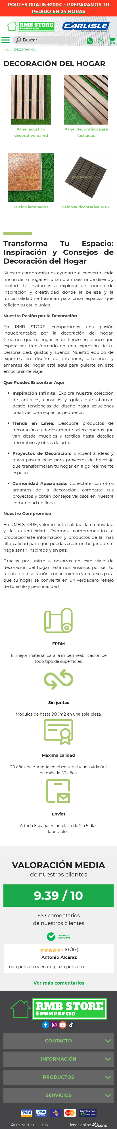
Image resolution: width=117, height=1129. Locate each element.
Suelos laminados (31, 207)
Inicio (7, 50)
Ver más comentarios (59, 983)
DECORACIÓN (25, 50)
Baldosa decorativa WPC (86, 207)
